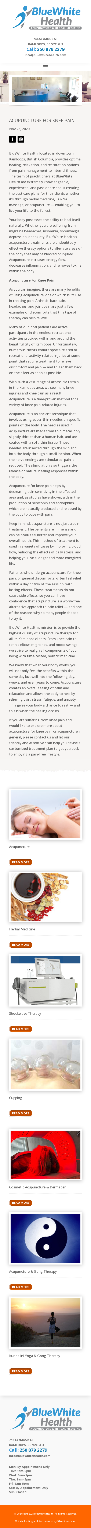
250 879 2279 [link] (51, 49)
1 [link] (42, 101)
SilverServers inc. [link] (67, 1521)
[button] (45, 66)
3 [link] (49, 101)
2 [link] (45, 101)
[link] (9, 90)
